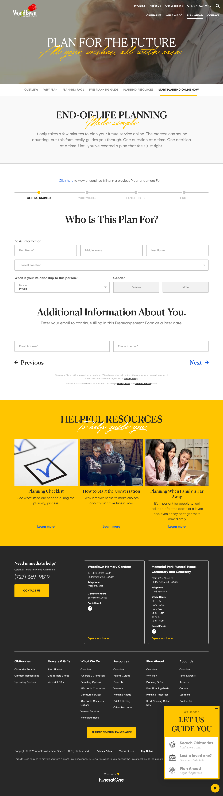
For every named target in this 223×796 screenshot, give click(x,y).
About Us (155, 5)
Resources (121, 661)
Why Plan (50, 89)
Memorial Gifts (56, 682)
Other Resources (122, 707)
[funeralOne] (111, 780)
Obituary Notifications (26, 675)
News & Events (187, 675)
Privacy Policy (130, 378)
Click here (66, 180)
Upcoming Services (25, 682)
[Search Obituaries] (217, 6)
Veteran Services (89, 711)
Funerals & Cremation (92, 675)
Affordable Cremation (92, 688)
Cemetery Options (90, 682)
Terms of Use (126, 751)
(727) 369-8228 (160, 591)
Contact (213, 15)
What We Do (174, 15)
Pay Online (138, 5)
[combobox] (111, 265)
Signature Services (90, 694)
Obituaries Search (24, 669)
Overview (31, 89)
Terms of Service (143, 383)
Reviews (184, 682)
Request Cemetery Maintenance (112, 732)
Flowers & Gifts (59, 661)
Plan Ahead (195, 15)
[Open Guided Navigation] (215, 788)
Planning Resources (138, 89)
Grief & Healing (121, 701)
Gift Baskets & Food (59, 675)
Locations (184, 694)
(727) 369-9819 (32, 577)
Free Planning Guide (103, 89)
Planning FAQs (73, 89)
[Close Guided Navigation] (216, 708)
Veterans (118, 688)
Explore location (97, 638)
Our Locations (174, 5)
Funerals (118, 682)
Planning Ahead (122, 694)
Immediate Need (89, 717)
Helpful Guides (121, 675)
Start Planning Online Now (178, 89)
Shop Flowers (55, 669)
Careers (183, 688)
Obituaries (153, 15)
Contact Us (31, 590)
